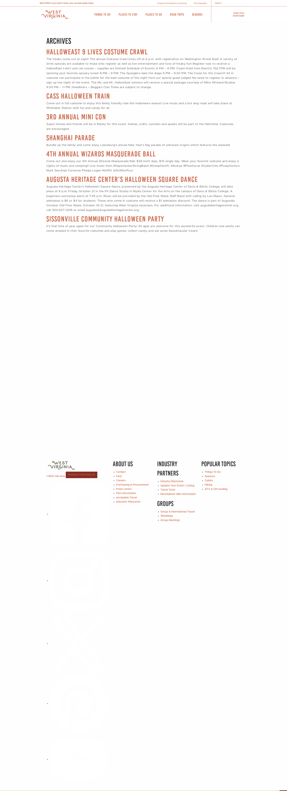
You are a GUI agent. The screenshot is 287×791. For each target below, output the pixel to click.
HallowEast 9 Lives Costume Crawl (97, 52)
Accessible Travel (126, 497)
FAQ (119, 476)
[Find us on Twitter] (79, 643)
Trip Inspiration (200, 3)
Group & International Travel (177, 511)
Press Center (124, 489)
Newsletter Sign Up (81, 475)
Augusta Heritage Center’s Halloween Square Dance (122, 179)
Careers (121, 480)
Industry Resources (172, 481)
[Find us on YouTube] (79, 759)
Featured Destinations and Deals (172, 3)
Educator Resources (128, 501)
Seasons (210, 476)
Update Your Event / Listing (177, 485)
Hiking (208, 484)
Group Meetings (170, 520)
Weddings (166, 516)
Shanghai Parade (70, 138)
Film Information (126, 493)
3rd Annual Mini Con (76, 117)
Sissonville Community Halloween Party (105, 219)
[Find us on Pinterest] (79, 703)
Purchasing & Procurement (132, 484)
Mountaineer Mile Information (178, 494)
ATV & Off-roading (216, 489)
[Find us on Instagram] (79, 580)
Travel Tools (167, 489)
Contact (121, 472)
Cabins (209, 480)
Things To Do (213, 472)
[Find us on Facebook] (79, 514)
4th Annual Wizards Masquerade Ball (101, 154)
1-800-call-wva (55, 476)
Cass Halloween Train (78, 96)
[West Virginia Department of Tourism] (55, 14)
